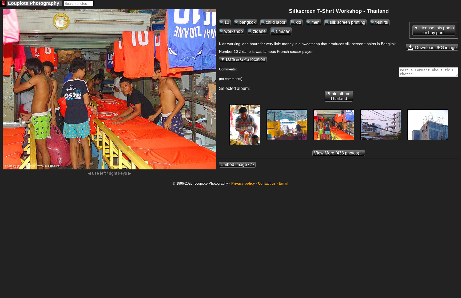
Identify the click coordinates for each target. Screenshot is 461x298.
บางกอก (283, 31)
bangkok (247, 22)
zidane (259, 31)
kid (298, 22)
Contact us (267, 183)
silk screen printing (347, 22)
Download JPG (435, 47)
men (315, 22)
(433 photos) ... (338, 153)
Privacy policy (243, 183)
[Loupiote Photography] (3, 4)
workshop (233, 31)
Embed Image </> (237, 164)
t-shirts (381, 22)
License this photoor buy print (436, 30)
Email (283, 183)
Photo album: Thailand (338, 96)
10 (226, 22)
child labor (275, 22)
